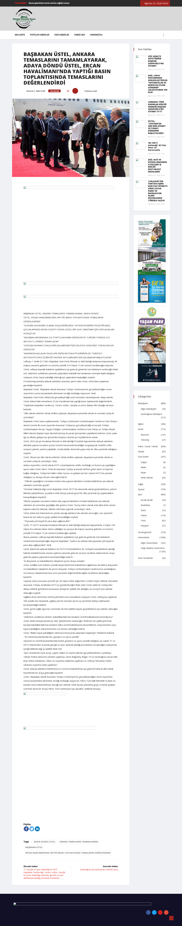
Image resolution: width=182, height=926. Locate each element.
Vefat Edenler (147, 477)
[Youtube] (160, 912)
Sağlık (140, 484)
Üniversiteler (143, 537)
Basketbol (145, 505)
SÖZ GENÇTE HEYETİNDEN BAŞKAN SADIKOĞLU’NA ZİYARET (156, 61)
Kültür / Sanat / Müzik (148, 446)
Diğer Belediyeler (148, 409)
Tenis (143, 520)
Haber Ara (79, 34)
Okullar (141, 451)
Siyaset (141, 489)
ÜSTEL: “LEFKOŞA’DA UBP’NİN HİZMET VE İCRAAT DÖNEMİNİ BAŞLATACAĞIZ (157, 127)
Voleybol (145, 525)
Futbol (144, 515)
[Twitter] (31, 828)
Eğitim (141, 424)
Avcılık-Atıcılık (147, 500)
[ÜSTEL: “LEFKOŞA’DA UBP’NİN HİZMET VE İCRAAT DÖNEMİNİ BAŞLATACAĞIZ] (141, 124)
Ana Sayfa (20, 34)
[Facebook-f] (148, 912)
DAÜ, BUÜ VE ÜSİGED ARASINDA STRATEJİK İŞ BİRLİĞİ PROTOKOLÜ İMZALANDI (157, 165)
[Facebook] (26, 828)
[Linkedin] (37, 828)
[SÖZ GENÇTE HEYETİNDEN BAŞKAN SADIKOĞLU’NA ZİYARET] (141, 59)
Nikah (143, 467)
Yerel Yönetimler (145, 558)
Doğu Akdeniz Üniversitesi (153, 548)
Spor (140, 494)
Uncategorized (144, 532)
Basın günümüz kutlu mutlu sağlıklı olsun (49, 3)
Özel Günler (143, 456)
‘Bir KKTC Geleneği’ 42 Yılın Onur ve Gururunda (157, 146)
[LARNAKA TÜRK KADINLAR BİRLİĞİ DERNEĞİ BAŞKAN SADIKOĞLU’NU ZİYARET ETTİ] (141, 105)
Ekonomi (54, 91)
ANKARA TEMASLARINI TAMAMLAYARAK (79, 841)
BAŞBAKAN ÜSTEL (34, 847)
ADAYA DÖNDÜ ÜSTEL (44, 841)
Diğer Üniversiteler (149, 543)
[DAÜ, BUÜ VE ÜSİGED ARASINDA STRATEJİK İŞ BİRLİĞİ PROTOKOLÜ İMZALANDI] (141, 162)
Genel (140, 429)
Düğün (144, 462)
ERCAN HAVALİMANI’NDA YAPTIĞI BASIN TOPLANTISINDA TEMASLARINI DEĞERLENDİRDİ (68, 852)
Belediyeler (143, 403)
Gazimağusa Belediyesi (151, 414)
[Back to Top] (171, 918)
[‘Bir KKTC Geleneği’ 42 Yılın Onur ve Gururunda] (141, 146)
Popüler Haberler (39, 34)
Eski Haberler (61, 34)
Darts (143, 510)
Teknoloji (145, 439)
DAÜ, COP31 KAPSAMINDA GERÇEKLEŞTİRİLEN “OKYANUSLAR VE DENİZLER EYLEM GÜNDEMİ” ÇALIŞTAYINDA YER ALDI (157, 84)
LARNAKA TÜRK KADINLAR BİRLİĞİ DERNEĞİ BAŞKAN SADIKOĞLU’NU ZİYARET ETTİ (157, 107)
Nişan (143, 472)
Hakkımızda (96, 34)
